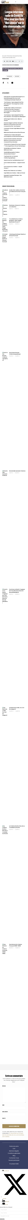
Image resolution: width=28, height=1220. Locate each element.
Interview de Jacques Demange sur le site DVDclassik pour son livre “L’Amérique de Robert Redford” (14, 98)
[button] (14, 2)
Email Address (5, 1111)
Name (3, 1105)
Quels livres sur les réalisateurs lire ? (14, 160)
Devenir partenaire (14, 1160)
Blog (14, 1155)
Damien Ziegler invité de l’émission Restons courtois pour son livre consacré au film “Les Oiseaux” (13, 124)
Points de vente (14, 1146)
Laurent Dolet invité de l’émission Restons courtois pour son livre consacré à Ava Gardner (13, 140)
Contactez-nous (14, 1158)
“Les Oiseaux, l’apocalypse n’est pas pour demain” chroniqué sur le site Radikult (13, 103)
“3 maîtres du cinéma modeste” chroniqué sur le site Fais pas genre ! (14, 135)
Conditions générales (14, 1153)
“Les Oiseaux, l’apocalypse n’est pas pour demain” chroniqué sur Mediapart (15, 115)
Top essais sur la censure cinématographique (11, 157)
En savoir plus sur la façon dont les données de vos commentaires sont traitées (13, 1135)
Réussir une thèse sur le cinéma (12, 170)
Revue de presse (14, 35)
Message (4, 1086)
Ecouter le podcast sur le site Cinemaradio (10, 65)
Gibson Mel (17, 76)
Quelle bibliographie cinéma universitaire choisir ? (11, 153)
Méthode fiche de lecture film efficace (14, 132)
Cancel (3, 1219)
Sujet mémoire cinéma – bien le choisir (14, 173)
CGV (14, 1148)
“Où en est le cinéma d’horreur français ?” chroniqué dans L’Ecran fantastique (15, 145)
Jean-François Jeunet (10, 33)
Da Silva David (9, 76)
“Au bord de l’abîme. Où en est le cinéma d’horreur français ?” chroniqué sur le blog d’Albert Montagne (12, 110)
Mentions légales (14, 1151)
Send (1, 1219)
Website (4, 1118)
